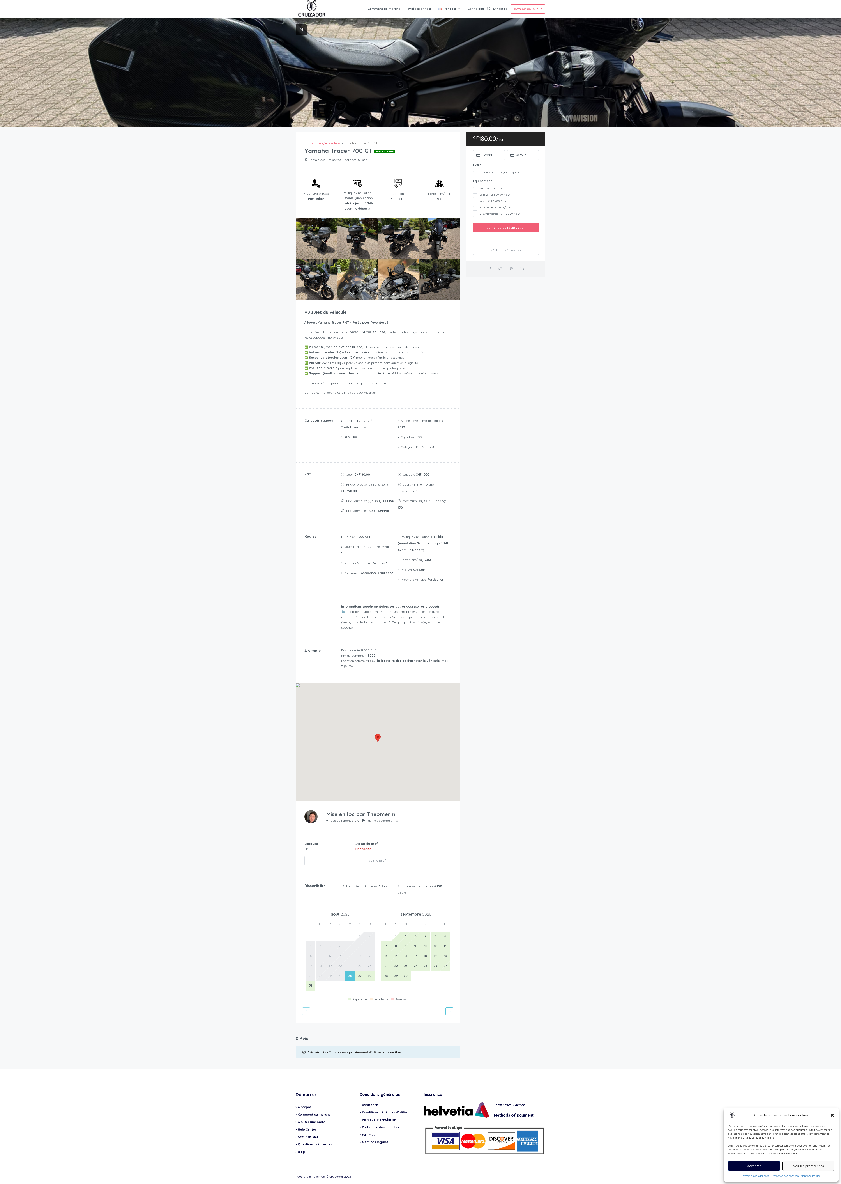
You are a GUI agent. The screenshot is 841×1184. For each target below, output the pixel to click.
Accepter (754, 1166)
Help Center (307, 1129)
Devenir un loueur (528, 9)
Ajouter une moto (311, 1122)
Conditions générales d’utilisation (388, 1112)
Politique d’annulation (379, 1120)
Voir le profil (377, 861)
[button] (832, 1115)
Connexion (476, 9)
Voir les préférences (808, 1166)
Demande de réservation (505, 228)
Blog (301, 1152)
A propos (304, 1107)
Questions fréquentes (315, 1144)
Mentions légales (810, 1175)
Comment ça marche (384, 9)
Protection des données (755, 1175)
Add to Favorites (508, 250)
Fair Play (368, 1135)
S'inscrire (500, 9)
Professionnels (419, 9)
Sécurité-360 (308, 1137)
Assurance (370, 1105)
